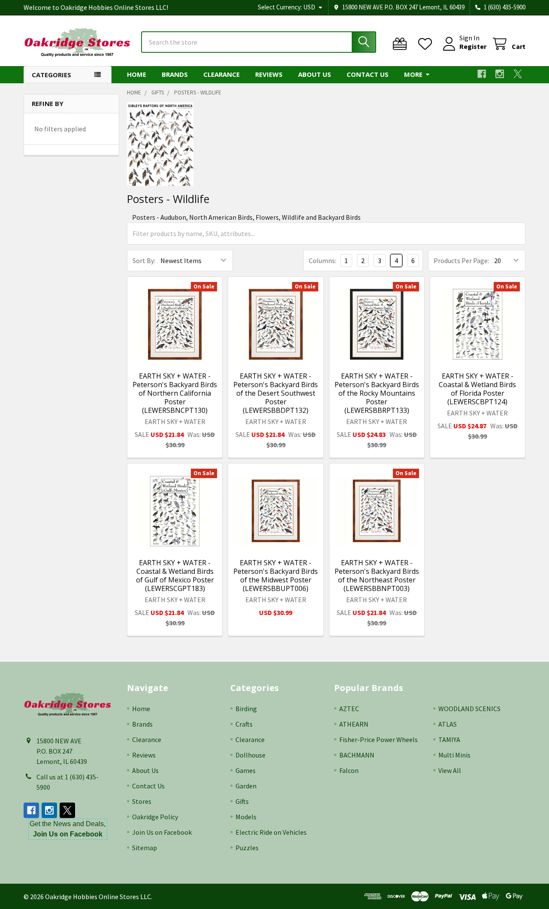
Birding (246, 708)
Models (245, 816)
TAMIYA (449, 739)
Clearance (221, 74)
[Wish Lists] (427, 44)
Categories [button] (51, 74)
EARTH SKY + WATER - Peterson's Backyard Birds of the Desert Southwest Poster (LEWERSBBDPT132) (275, 393)
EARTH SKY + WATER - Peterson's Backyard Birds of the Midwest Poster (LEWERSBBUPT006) (275, 575)
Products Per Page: (461, 260)
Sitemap (144, 847)
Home (136, 74)
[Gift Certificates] (402, 44)
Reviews (269, 74)
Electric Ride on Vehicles (271, 832)
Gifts (242, 801)
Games (245, 770)
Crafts (244, 724)
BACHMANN (356, 755)
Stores (141, 801)
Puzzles (247, 847)
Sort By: (144, 260)
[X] (517, 74)
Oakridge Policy (155, 816)
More (413, 74)
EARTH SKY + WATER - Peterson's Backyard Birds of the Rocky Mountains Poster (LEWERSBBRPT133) (377, 393)
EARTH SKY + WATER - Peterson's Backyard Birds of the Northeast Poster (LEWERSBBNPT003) (377, 575)
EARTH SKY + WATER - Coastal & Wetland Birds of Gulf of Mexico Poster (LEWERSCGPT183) (175, 575)
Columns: (322, 260)
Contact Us (368, 74)
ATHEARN (353, 724)
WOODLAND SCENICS (469, 708)
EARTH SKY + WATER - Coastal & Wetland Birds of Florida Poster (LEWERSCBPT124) (477, 388)
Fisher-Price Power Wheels (378, 739)
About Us (314, 74)
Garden (245, 786)
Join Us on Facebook (162, 832)
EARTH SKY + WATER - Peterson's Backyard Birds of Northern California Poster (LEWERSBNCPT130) (175, 393)
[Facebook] (481, 74)
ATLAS (447, 724)
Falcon (349, 770)
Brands (175, 74)
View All (449, 770)
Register (472, 46)
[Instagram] (499, 74)
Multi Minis (454, 755)
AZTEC (349, 708)
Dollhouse (250, 755)
